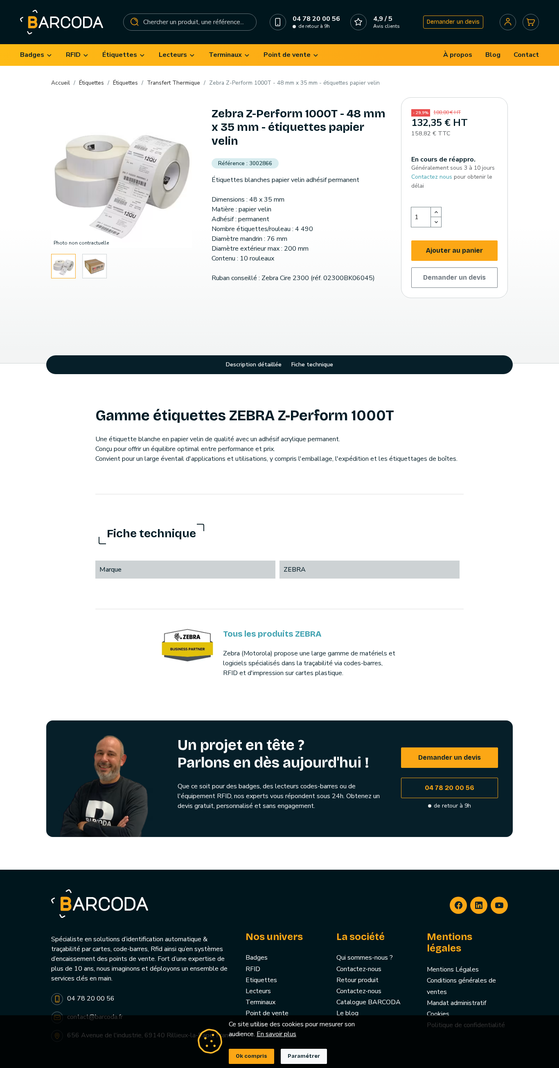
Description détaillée (254, 364)
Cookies (438, 1014)
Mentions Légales (453, 969)
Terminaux (260, 1002)
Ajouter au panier (454, 250)
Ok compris (251, 1056)
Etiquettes (261, 980)
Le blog (347, 1013)
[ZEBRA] (187, 644)
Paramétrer (304, 1056)
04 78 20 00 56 (449, 788)
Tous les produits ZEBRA (272, 634)
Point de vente (267, 1013)
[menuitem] (36, 55)
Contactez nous (431, 177)
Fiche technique (312, 364)
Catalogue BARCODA (368, 1002)
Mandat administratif (456, 1002)
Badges (257, 957)
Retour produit (357, 980)
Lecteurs (258, 991)
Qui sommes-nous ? (364, 957)
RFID (253, 969)
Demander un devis (453, 21)
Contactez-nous (358, 969)
